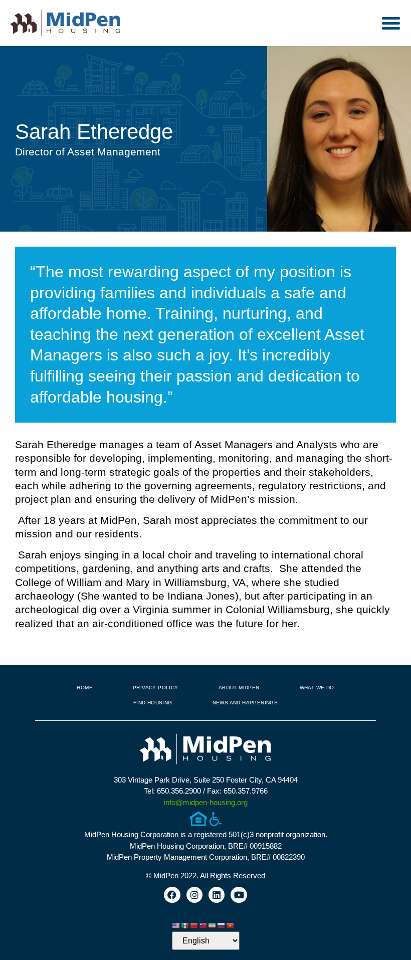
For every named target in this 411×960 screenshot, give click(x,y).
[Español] (185, 924)
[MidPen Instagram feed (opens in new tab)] (194, 895)
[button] (391, 23)
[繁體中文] (203, 924)
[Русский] (221, 924)
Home (85, 687)
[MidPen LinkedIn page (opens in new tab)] (217, 895)
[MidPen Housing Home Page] (205, 750)
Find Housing (152, 702)
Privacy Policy (155, 687)
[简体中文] (194, 924)
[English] (176, 924)
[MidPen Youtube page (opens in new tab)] (239, 895)
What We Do (317, 687)
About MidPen (239, 687)
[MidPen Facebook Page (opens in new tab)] (172, 895)
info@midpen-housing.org (206, 802)
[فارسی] (212, 924)
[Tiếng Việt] (230, 924)
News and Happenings (245, 702)
